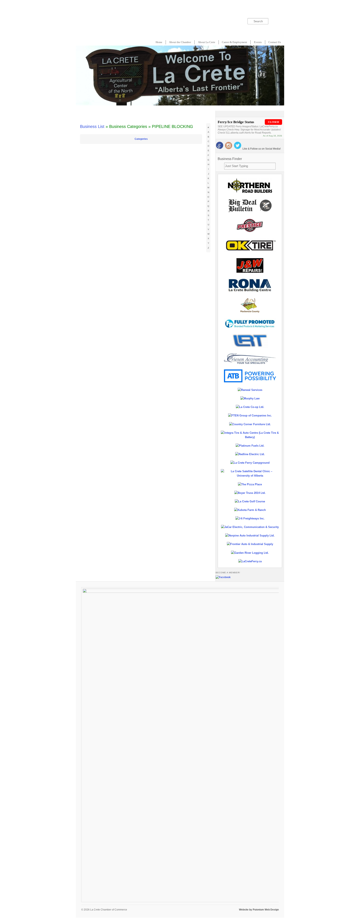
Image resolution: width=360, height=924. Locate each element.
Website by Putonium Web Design (259, 909)
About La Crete (206, 42)
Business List (92, 126)
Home (159, 42)
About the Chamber (180, 42)
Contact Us (274, 42)
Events (258, 42)
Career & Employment (234, 42)
